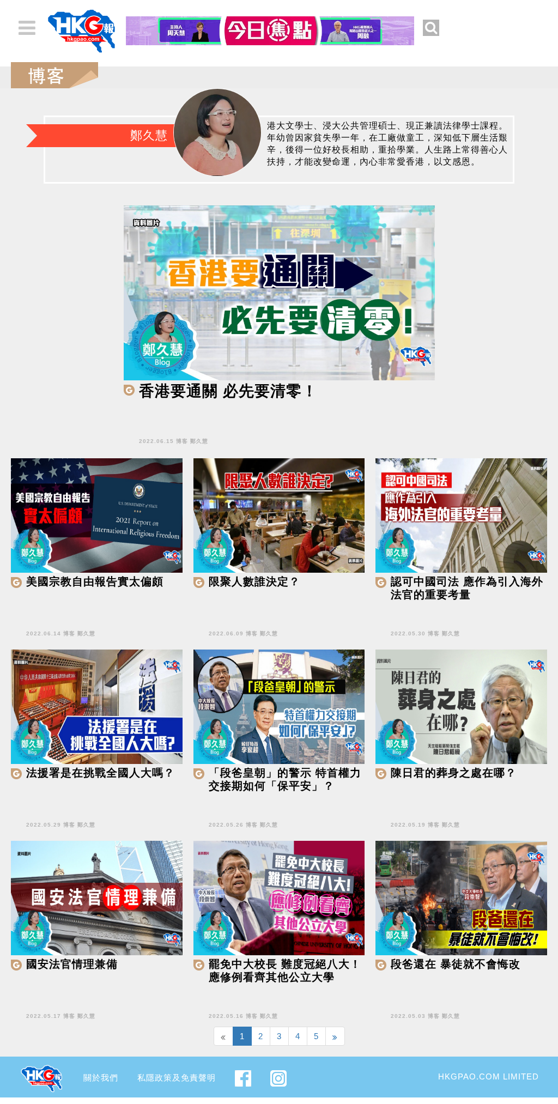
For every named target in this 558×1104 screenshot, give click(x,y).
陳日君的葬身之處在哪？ (454, 773)
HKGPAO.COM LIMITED (488, 1076)
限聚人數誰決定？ (254, 581)
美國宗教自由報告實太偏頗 (94, 581)
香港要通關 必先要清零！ (228, 391)
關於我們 (100, 1077)
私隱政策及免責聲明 (176, 1077)
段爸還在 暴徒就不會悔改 (455, 964)
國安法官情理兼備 (72, 964)
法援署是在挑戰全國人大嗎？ (100, 773)
